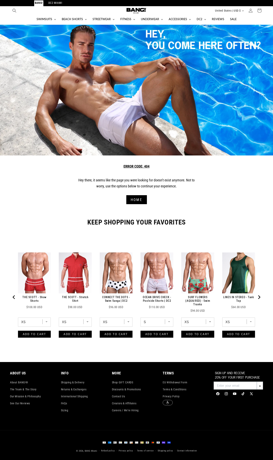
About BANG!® (19, 382)
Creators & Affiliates (124, 403)
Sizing (64, 410)
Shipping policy (165, 450)
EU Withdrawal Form (175, 382)
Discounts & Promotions (126, 389)
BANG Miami (91, 451)
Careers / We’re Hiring (125, 410)
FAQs (64, 403)
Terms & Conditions (174, 389)
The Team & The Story (23, 389)
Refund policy (108, 450)
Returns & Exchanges (73, 389)
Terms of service (145, 450)
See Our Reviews (20, 403)
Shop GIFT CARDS (122, 382)
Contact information (187, 450)
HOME (136, 200)
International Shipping (74, 396)
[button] (14, 10)
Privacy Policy (171, 396)
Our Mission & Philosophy (25, 396)
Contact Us (118, 396)
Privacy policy (126, 450)
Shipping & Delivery (72, 382)
